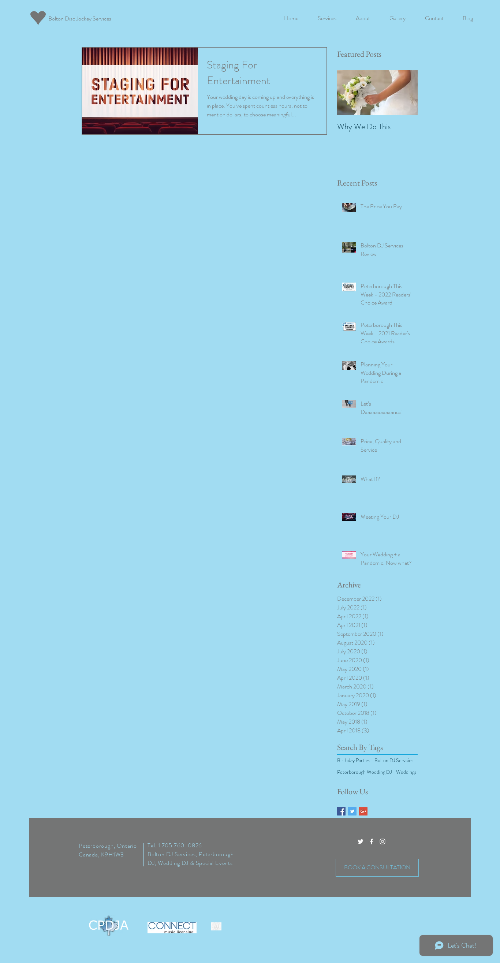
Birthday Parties (353, 760)
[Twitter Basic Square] (352, 811)
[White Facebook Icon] (371, 841)
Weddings (406, 772)
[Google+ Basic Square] (363, 811)
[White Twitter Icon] (360, 841)
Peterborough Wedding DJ (364, 772)
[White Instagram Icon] (382, 841)
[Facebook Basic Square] (341, 811)
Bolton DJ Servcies (393, 760)
